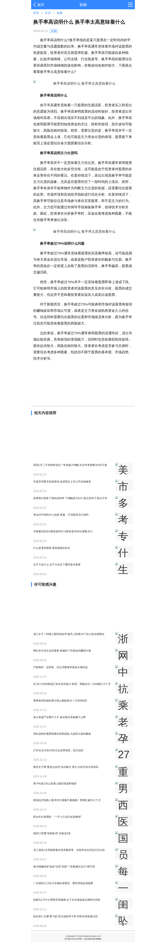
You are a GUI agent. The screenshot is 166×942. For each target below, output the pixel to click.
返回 (40, 5)
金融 (59, 12)
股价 (115, 124)
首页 (36, 12)
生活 (48, 12)
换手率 (45, 105)
